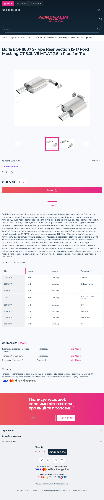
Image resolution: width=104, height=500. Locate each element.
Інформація (8, 430)
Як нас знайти (9, 441)
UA (99, 10)
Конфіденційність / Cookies (27, 490)
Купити (50, 190)
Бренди (14, 38)
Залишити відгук (57, 451)
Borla (22, 38)
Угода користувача (80, 490)
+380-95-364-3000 (11, 10)
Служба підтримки (11, 436)
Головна (5, 38)
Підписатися (66, 417)
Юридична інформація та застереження (55, 490)
